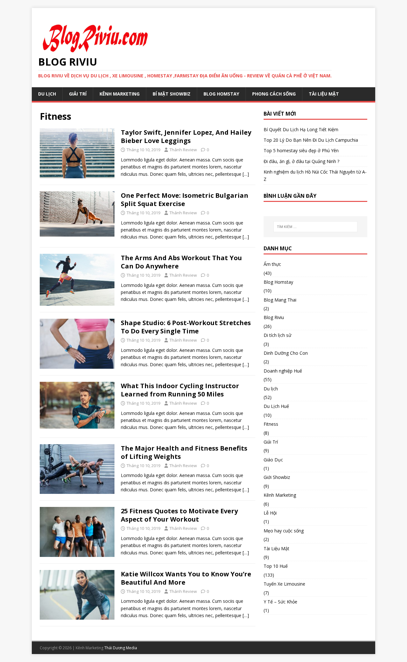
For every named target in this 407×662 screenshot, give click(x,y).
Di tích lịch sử (277, 335)
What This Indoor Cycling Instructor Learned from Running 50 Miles (180, 389)
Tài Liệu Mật (324, 94)
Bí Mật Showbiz (171, 94)
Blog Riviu (274, 317)
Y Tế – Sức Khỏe (280, 602)
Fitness (271, 424)
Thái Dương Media (120, 648)
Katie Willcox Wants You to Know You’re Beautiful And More (186, 578)
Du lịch (271, 389)
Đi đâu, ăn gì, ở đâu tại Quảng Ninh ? (301, 161)
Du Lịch (47, 94)
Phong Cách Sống (274, 94)
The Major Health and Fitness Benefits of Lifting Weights (184, 452)
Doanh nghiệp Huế (283, 371)
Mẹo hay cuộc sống (284, 531)
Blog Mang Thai (280, 300)
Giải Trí (77, 94)
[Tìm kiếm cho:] (315, 226)
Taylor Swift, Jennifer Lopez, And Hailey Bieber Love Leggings (186, 136)
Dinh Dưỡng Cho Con (286, 353)
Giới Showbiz (277, 477)
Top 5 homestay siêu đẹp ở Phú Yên (301, 150)
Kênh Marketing (120, 94)
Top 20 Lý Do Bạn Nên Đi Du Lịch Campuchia (311, 140)
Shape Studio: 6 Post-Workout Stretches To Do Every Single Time (186, 326)
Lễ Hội (270, 513)
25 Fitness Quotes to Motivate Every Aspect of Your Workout (179, 515)
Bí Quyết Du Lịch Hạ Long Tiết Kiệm (301, 129)
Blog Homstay (221, 94)
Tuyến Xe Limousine (284, 584)
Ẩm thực (272, 264)
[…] (246, 174)
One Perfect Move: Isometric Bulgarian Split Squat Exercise (184, 199)
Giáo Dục (273, 460)
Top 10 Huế (276, 566)
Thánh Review (183, 150)
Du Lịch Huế (276, 406)
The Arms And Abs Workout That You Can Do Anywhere (181, 261)
